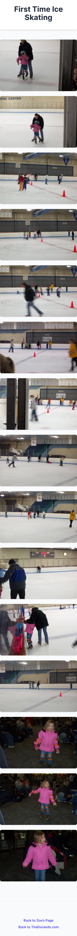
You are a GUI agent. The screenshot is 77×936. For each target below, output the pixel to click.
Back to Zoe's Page (38, 920)
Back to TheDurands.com (38, 927)
